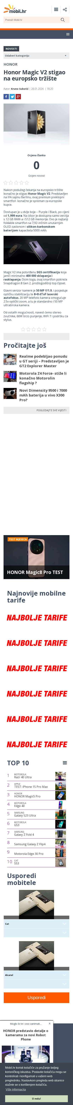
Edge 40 (20, 805)
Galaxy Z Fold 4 (24, 833)
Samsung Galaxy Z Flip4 (29, 844)
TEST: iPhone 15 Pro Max (31, 785)
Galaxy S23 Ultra (25, 814)
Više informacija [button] (16, 1089)
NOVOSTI (11, 48)
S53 (16, 862)
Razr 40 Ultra (23, 776)
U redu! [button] (36, 1098)
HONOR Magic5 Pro (27, 795)
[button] (67, 34)
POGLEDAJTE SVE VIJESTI (51, 410)
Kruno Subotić (20, 88)
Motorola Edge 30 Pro (28, 854)
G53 (20, 824)
